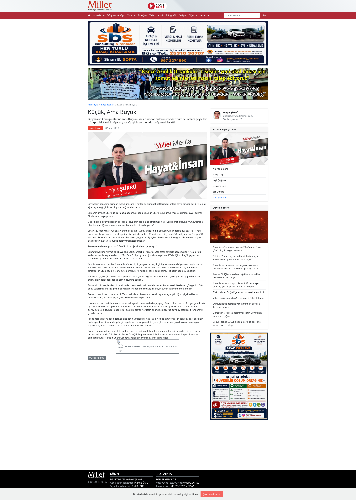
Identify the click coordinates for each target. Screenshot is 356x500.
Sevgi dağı (218, 174)
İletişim (182, 15)
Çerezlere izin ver (212, 494)
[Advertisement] (239, 444)
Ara (264, 15)
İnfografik (171, 15)
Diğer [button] (192, 15)
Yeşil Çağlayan (220, 180)
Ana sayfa (93, 104)
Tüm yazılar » (219, 197)
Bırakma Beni (220, 186)
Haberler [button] (97, 15)
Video (152, 15)
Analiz (161, 15)
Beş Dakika (218, 191)
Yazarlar (131, 15)
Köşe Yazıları (107, 104)
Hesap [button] (203, 15)
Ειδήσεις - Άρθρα (116, 15)
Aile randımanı (220, 168)
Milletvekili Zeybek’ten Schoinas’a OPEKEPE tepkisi (239, 298)
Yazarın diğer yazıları (224, 129)
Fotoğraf (142, 15)
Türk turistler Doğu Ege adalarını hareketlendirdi (238, 292)
